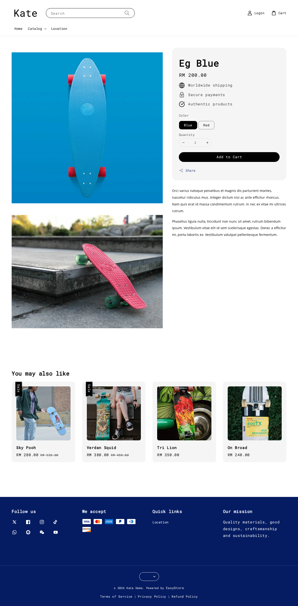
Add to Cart (229, 157)
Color (184, 116)
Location (59, 28)
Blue (188, 125)
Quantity (187, 135)
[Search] (127, 12)
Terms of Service (116, 596)
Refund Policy (185, 596)
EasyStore (175, 588)
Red (206, 125)
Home (18, 28)
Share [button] (191, 170)
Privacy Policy (152, 596)
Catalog (35, 29)
